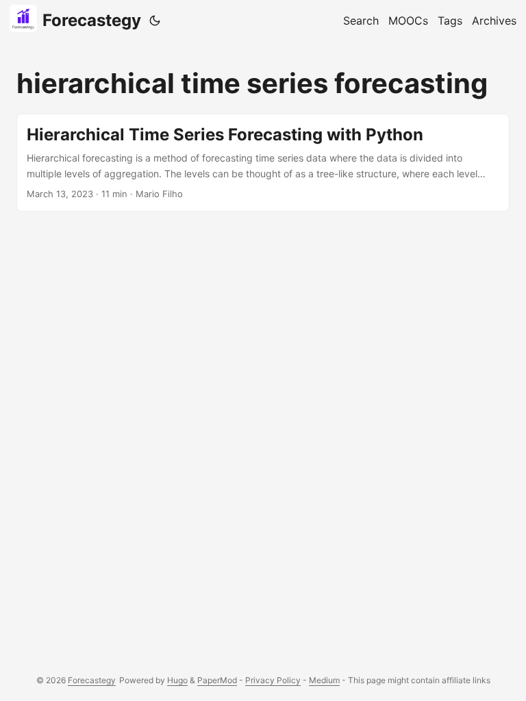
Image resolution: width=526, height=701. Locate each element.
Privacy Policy (273, 680)
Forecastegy (91, 20)
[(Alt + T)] (155, 20)
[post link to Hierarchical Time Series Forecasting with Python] (263, 162)
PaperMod (217, 680)
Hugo (177, 680)
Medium (324, 680)
